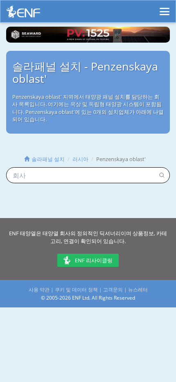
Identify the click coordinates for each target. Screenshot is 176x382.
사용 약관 (39, 289)
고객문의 (113, 289)
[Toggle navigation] (164, 7)
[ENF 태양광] (23, 13)
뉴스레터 (138, 289)
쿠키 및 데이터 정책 (76, 289)
